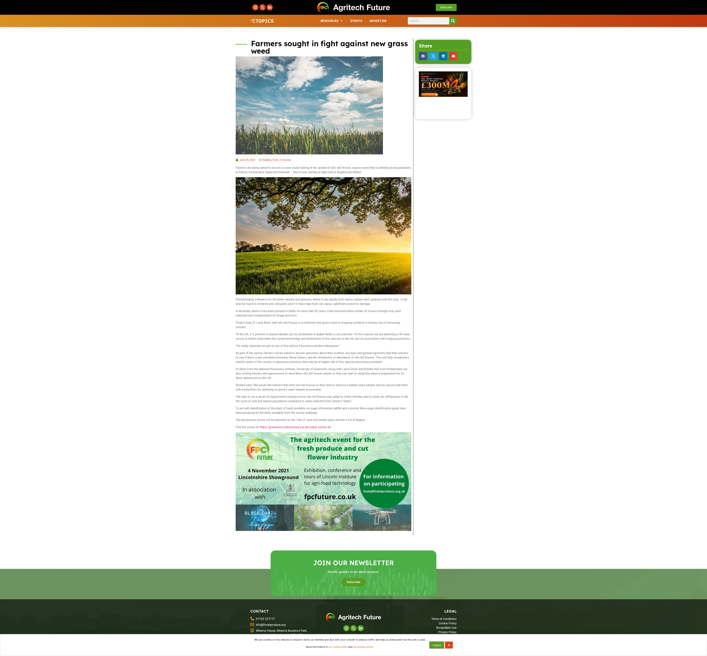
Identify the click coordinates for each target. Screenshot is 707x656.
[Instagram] (255, 7)
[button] (423, 56)
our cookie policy (338, 646)
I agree (436, 645)
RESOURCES (329, 21)
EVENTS (356, 21)
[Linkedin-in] (270, 7)
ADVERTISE (378, 21)
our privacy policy (363, 646)
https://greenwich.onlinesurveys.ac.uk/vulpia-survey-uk (295, 427)
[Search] (453, 21)
